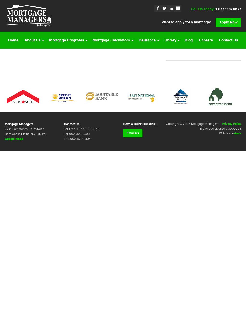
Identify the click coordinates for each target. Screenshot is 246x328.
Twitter (164, 8)
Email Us (133, 133)
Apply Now (228, 22)
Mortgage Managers (29, 16)
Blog (189, 40)
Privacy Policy (231, 124)
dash (237, 133)
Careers (206, 40)
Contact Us (228, 40)
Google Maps (14, 139)
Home (13, 40)
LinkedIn (171, 8)
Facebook (157, 8)
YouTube (178, 8)
